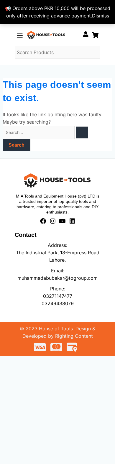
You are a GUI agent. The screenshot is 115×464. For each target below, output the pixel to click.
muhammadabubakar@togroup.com (57, 278)
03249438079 (58, 303)
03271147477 (57, 296)
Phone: (57, 289)
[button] (19, 35)
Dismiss (100, 16)
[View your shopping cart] (95, 35)
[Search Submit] (82, 132)
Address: (57, 245)
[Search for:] (45, 132)
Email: (57, 271)
